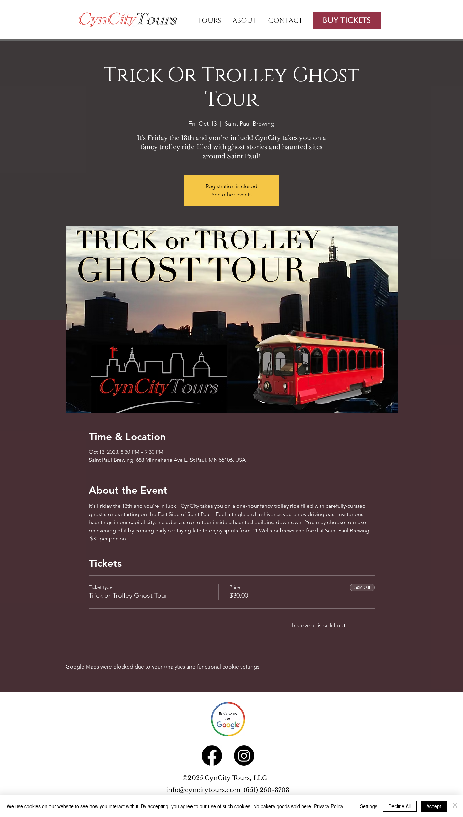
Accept (433, 806)
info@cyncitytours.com (205, 790)
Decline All (399, 806)
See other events (232, 194)
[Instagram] (244, 755)
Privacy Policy (328, 806)
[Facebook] (212, 755)
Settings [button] (368, 806)
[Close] (455, 806)
